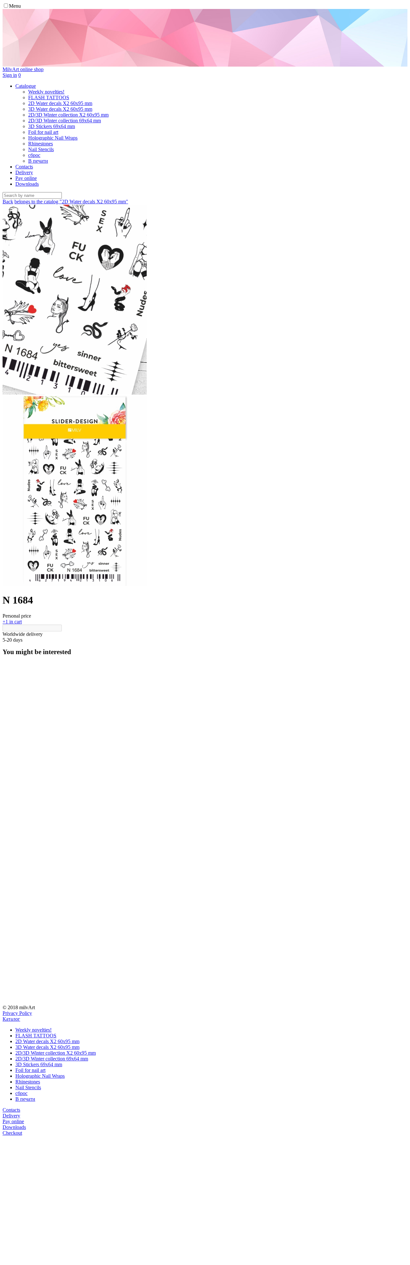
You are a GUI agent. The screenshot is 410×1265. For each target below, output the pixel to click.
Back (8, 201)
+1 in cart (12, 621)
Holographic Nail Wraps (40, 1076)
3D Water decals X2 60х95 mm (47, 1047)
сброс (21, 1093)
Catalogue (25, 86)
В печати (25, 1099)
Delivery (24, 172)
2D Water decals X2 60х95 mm (47, 1041)
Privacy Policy (17, 1013)
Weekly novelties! (33, 1030)
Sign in (10, 75)
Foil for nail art (30, 1070)
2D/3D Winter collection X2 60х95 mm (55, 1053)
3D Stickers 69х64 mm (38, 1064)
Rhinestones (27, 1081)
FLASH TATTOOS (35, 1035)
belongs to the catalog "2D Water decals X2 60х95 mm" (71, 201)
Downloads (27, 184)
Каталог (11, 1019)
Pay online (26, 178)
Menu (15, 6)
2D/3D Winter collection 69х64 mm (51, 1058)
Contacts (24, 166)
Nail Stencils (28, 1087)
